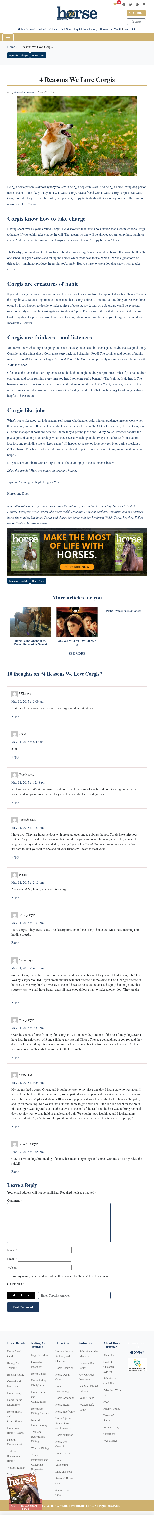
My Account (27, 29)
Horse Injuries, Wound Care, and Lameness (63, 1423)
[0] (115, 4)
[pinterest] (137, 4)
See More (77, 653)
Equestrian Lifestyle (18, 55)
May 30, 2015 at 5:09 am (27, 701)
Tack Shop (66, 29)
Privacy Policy (111, 1408)
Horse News (38, 55)
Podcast (41, 29)
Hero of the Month (110, 29)
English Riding (15, 1374)
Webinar (53, 29)
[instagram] (144, 4)
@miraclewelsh (37, 523)
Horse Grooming (64, 1398)
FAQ (106, 1401)
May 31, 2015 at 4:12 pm (27, 968)
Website (12, 1267)
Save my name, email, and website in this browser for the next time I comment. (60, 1276)
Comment (14, 1200)
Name (12, 1250)
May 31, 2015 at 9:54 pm (27, 1082)
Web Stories (110, 1440)
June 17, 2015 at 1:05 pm (27, 1152)
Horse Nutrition (64, 1435)
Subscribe (136, 13)
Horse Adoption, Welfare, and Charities (64, 1356)
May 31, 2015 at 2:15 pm (27, 882)
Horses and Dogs (18, 493)
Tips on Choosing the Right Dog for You (33, 482)
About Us (108, 1355)
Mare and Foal (63, 1471)
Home (11, 47)
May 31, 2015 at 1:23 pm (27, 827)
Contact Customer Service (108, 1366)
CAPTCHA (15, 1284)
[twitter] (130, 4)
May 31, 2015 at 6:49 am (27, 742)
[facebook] (123, 4)
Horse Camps (14, 1393)
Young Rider (86, 1398)
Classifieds (109, 1434)
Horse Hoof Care (65, 1411)
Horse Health (62, 1404)
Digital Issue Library (86, 29)
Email (12, 1259)
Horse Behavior (64, 1368)
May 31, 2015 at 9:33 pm (27, 1028)
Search (137, 21)
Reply (15, 716)
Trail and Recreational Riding (14, 1456)
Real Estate (130, 29)
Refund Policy (111, 1427)
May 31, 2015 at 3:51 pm (27, 923)
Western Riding (16, 1467)
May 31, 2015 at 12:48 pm (28, 782)
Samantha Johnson (24, 92)
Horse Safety (62, 1453)
